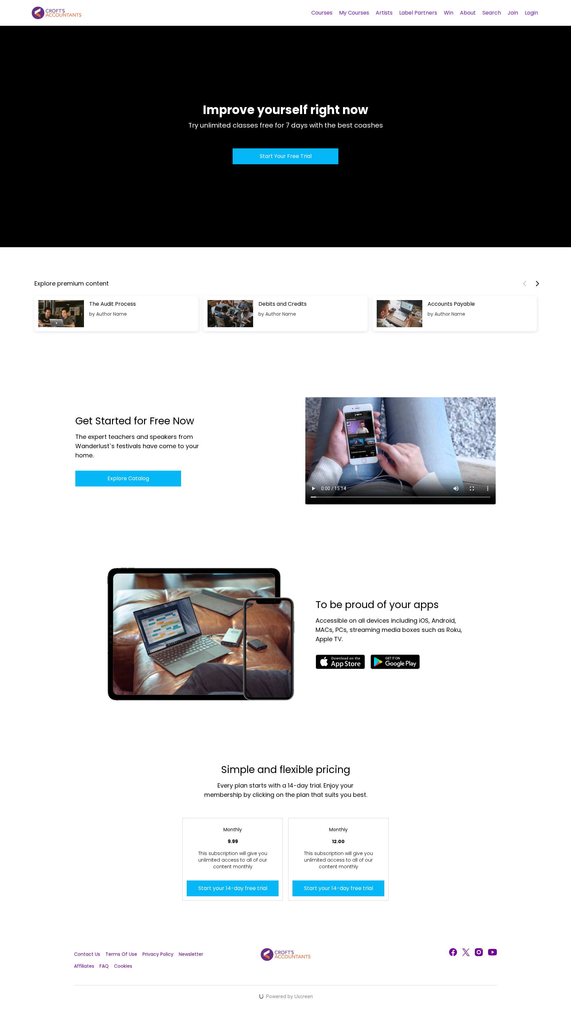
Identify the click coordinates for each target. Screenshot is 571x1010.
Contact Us (87, 954)
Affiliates (84, 966)
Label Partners (418, 13)
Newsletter (191, 954)
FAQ (104, 966)
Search (491, 13)
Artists (384, 13)
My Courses (354, 13)
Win (448, 13)
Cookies (123, 966)
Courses (321, 13)
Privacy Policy (157, 954)
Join (513, 13)
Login (531, 13)
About (468, 13)
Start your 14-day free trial (232, 888)
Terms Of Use (121, 954)
